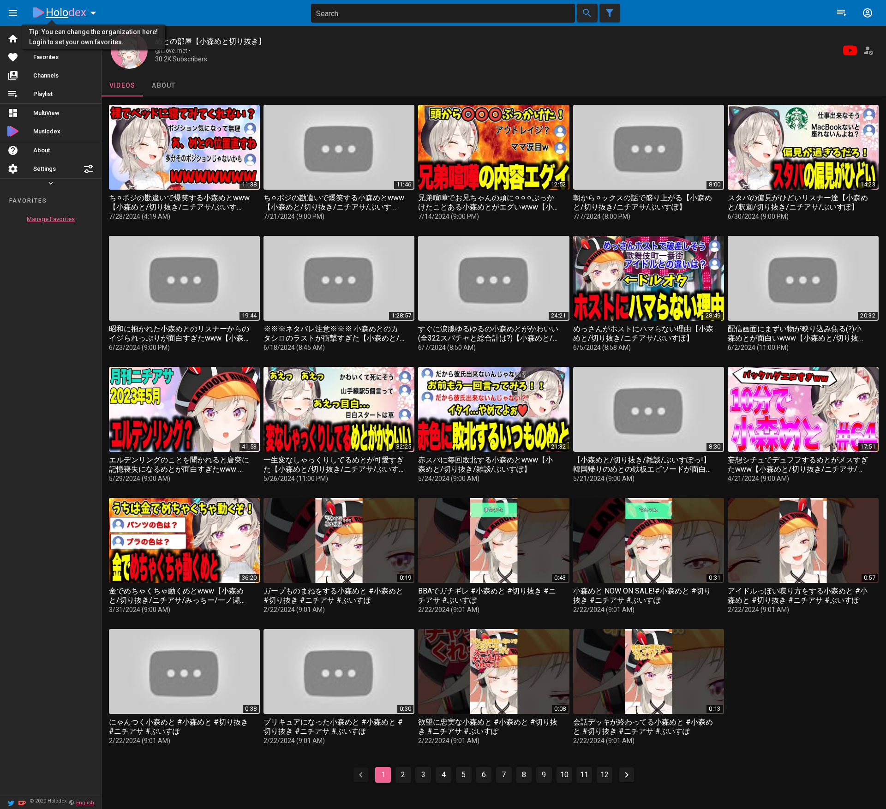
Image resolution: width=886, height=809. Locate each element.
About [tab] (163, 85)
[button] (88, 168)
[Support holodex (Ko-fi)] (22, 802)
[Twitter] (11, 802)
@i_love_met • (173, 51)
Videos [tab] (122, 85)
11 (584, 774)
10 (564, 774)
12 (604, 774)
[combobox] (443, 13)
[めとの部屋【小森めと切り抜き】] (129, 50)
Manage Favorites (51, 219)
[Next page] (626, 774)
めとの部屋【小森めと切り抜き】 (210, 41)
